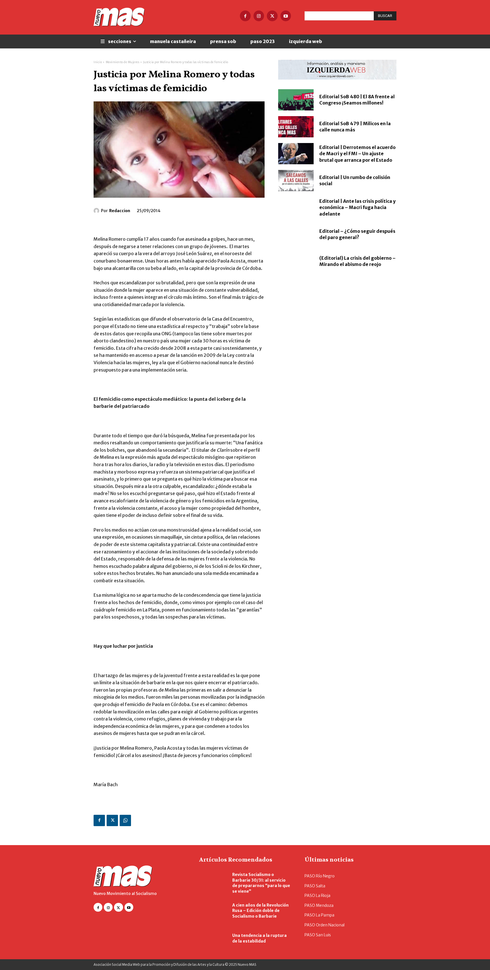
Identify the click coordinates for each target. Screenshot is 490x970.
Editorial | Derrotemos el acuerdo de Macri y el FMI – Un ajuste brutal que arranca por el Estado (357, 153)
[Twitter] (272, 15)
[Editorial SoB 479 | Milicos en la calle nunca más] (296, 126)
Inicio (98, 62)
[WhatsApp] (125, 820)
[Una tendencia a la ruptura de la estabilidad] (213, 939)
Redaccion (119, 210)
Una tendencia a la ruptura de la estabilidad (259, 938)
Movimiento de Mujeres (123, 62)
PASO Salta (315, 885)
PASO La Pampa (319, 915)
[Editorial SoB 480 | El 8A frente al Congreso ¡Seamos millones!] (296, 99)
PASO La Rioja (317, 895)
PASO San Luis (318, 934)
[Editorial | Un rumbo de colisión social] (296, 180)
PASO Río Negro (320, 876)
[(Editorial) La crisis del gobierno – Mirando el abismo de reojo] (296, 261)
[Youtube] (285, 15)
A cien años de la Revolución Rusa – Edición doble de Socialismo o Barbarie (260, 911)
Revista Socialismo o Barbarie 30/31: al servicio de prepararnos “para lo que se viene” (261, 883)
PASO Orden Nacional (325, 925)
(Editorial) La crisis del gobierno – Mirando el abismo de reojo (357, 261)
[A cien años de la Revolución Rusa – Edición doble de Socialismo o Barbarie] (213, 911)
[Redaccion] (97, 211)
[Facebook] (245, 15)
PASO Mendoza (319, 905)
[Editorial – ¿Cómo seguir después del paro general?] (296, 234)
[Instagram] (259, 15)
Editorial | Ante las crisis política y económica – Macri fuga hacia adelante (357, 207)
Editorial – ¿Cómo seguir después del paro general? (357, 234)
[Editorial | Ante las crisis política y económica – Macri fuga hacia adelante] (296, 207)
